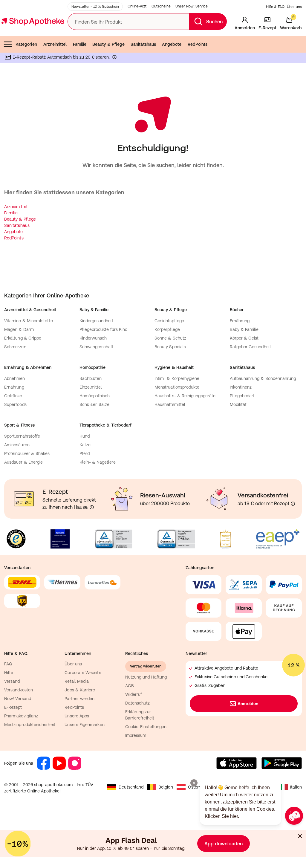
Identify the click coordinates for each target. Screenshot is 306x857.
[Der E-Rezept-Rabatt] (114, 58)
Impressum (135, 735)
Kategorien (26, 44)
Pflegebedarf (242, 395)
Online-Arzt (137, 6)
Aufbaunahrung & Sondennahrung (263, 378)
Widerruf (133, 694)
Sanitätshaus (143, 44)
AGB (129, 685)
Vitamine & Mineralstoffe (28, 320)
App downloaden (223, 843)
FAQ (8, 664)
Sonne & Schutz (170, 338)
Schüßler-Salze (94, 404)
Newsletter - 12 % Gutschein (95, 6)
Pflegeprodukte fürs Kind (103, 329)
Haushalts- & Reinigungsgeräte (184, 395)
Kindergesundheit (96, 320)
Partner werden (79, 698)
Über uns (294, 7)
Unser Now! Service (191, 6)
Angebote (172, 44)
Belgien (165, 787)
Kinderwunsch (93, 338)
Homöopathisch (94, 395)
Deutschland (131, 787)
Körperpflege (167, 329)
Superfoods (15, 404)
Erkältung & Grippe (22, 338)
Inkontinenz (241, 387)
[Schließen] (300, 836)
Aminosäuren (17, 444)
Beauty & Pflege (108, 44)
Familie (80, 44)
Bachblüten (90, 378)
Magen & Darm (19, 329)
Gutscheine (161, 6)
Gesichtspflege (169, 320)
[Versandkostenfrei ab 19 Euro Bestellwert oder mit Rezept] (292, 503)
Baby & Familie (244, 329)
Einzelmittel (90, 387)
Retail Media (77, 681)
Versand (12, 681)
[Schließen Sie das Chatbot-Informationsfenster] (194, 782)
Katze (85, 444)
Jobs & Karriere (80, 690)
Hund (84, 436)
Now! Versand (17, 698)
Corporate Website (83, 672)
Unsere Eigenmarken (84, 724)
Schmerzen (15, 346)
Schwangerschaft (96, 346)
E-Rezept (13, 707)
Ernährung (240, 320)
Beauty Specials (170, 346)
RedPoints (198, 44)
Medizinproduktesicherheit (29, 724)
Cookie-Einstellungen (145, 726)
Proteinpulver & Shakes (27, 453)
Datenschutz (137, 703)
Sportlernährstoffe (22, 436)
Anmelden (248, 703)
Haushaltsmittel (169, 404)
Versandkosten (18, 690)
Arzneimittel (55, 44)
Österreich (198, 787)
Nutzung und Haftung (146, 677)
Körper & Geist (244, 338)
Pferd (84, 453)
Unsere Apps (77, 716)
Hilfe (8, 672)
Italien (296, 787)
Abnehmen (14, 378)
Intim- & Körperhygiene (177, 378)
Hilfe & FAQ (275, 7)
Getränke (13, 395)
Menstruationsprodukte (176, 387)
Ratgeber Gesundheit (250, 346)
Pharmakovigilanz (21, 716)
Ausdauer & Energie (23, 462)
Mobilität (238, 404)
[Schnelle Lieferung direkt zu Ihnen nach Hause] (91, 507)
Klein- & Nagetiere (97, 462)
